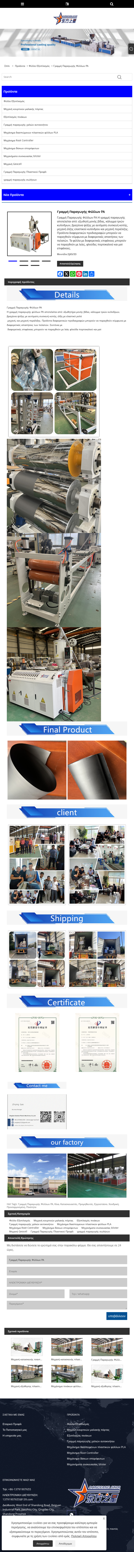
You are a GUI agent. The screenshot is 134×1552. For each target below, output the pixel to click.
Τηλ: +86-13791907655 (17, 1489)
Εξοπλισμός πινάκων (15, 116)
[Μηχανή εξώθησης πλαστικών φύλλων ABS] (107, 1373)
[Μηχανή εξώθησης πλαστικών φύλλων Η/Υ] (26, 1373)
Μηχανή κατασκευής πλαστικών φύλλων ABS (68, 1359)
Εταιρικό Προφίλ (12, 1424)
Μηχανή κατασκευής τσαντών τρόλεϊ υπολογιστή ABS (27, 1359)
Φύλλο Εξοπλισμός (39, 66)
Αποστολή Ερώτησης (70, 263)
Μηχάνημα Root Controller (19, 140)
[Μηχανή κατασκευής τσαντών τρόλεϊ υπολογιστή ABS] (26, 1346)
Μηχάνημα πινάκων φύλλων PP (68, 1386)
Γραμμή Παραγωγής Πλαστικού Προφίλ (25, 171)
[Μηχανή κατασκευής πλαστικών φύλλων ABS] (67, 1346)
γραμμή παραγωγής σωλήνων (20, 179)
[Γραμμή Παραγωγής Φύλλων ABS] (107, 1346)
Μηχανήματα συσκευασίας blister (22, 156)
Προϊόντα (20, 66)
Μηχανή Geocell (13, 164)
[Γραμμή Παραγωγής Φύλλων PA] (29, 234)
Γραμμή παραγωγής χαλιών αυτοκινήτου (26, 124)
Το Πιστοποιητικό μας (15, 1429)
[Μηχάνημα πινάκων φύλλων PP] (67, 1373)
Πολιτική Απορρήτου (84, 1536)
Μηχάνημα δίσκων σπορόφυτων (21, 148)
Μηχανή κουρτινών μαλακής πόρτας (23, 109)
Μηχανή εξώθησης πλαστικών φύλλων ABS (108, 1386)
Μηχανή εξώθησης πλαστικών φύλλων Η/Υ (27, 1386)
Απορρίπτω (42, 1543)
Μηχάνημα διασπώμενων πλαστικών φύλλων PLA (31, 132)
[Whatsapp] (71, 1514)
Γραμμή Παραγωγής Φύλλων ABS (108, 1359)
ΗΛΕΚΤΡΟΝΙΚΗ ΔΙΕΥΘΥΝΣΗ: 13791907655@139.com (20, 1497)
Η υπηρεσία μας (12, 1435)
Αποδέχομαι (65, 1543)
